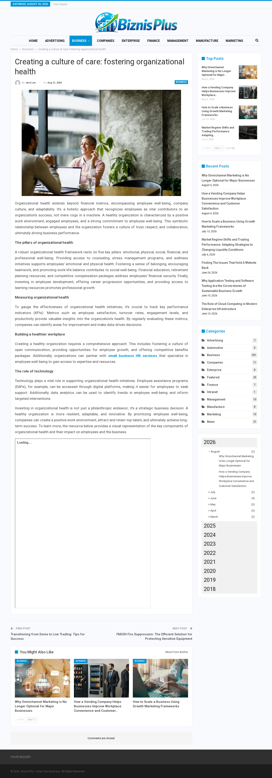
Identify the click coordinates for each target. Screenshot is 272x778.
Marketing (234, 40)
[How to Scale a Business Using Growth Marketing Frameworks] (160, 678)
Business (79, 40)
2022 (210, 553)
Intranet (212, 392)
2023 (210, 544)
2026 (210, 442)
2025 (210, 526)
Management (177, 40)
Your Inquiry (60, 4)
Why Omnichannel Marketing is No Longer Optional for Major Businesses (236, 461)
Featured (213, 377)
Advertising (55, 40)
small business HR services (132, 356)
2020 (210, 571)
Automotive (215, 348)
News (211, 421)
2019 (210, 580)
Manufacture (207, 40)
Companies (105, 40)
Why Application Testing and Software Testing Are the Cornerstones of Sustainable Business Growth (228, 286)
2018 (210, 589)
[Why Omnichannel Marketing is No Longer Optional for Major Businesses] (42, 678)
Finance (153, 40)
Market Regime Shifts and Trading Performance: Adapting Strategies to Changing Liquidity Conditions (227, 244)
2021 (210, 562)
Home (33, 40)
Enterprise (131, 40)
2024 (210, 535)
